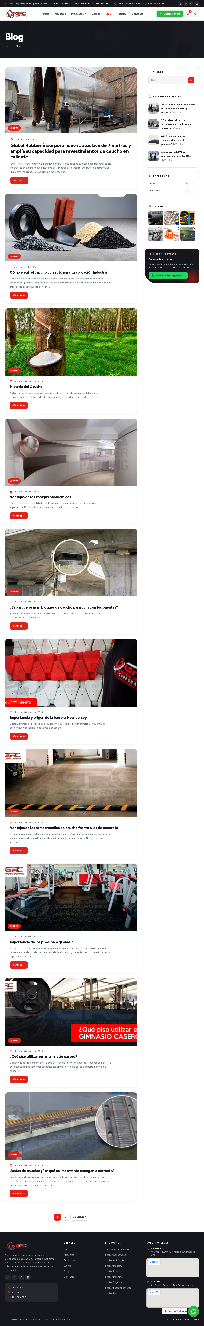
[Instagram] (186, 3)
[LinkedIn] (196, 3)
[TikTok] (191, 3)
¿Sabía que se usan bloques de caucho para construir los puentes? (64, 607)
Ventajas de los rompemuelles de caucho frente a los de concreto (64, 828)
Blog (108, 13)
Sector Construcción (116, 1254)
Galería (96, 13)
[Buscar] (195, 14)
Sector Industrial (114, 1265)
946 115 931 (61, 3)
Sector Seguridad (114, 1282)
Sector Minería (113, 1271)
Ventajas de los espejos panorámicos (40, 497)
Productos (77, 13)
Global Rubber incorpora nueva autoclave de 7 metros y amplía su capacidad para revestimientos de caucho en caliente (70, 151)
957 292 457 (82, 3)
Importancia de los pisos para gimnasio (42, 942)
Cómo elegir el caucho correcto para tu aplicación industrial (59, 272)
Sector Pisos (112, 1293)
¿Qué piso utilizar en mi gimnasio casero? (43, 1056)
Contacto (137, 13)
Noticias (121, 13)
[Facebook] (180, 3)
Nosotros (60, 13)
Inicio (46, 13)
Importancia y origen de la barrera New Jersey (48, 717)
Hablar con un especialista (170, 275)
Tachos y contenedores (118, 1249)
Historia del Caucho (26, 386)
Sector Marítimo (114, 1276)
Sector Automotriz (115, 1260)
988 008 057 (103, 3)
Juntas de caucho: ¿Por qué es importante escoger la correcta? (62, 1170)
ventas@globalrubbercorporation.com (28, 3)
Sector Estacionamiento (118, 1287)
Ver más (19, 180)
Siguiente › (79, 1217)
